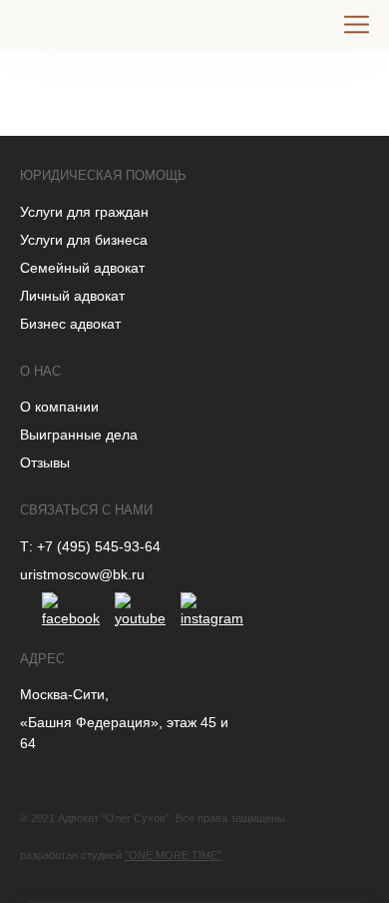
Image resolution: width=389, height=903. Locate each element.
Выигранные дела (79, 435)
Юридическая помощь (103, 175)
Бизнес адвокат (70, 324)
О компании (59, 407)
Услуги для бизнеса (84, 240)
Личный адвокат (72, 296)
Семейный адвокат (82, 268)
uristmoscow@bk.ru (82, 574)
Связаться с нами (86, 509)
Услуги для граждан (84, 212)
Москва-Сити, (64, 694)
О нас (40, 371)
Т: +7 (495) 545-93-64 (90, 546)
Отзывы (45, 462)
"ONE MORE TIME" (173, 855)
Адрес (42, 658)
